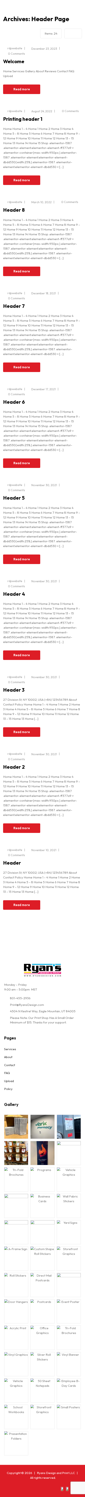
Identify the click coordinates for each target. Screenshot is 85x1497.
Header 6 (14, 402)
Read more (21, 89)
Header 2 (14, 767)
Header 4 (14, 594)
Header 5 (14, 498)
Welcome (13, 61)
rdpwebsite (14, 48)
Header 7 (14, 306)
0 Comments (16, 54)
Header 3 (14, 690)
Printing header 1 (22, 119)
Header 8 (14, 210)
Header (12, 863)
